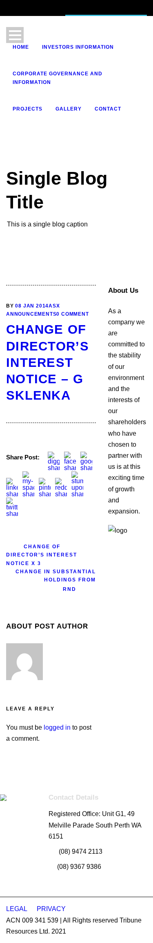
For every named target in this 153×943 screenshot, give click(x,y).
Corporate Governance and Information (57, 78)
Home (21, 47)
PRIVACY (51, 908)
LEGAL (17, 908)
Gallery (68, 109)
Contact (108, 109)
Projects (27, 109)
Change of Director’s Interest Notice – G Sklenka (47, 362)
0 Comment (72, 314)
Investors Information (78, 47)
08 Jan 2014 (32, 306)
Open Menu (15, 35)
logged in (57, 727)
